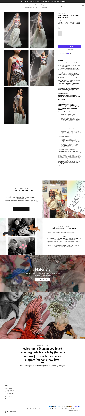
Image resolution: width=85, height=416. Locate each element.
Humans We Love (61, 13)
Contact (6, 385)
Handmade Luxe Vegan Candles (11, 396)
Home (22, 5)
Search (6, 383)
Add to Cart (74, 42)
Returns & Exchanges (9, 395)
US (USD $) (62, 6)
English (69, 6)
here (74, 123)
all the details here (42, 279)
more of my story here (21, 209)
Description (60, 60)
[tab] (61, 60)
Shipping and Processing (9, 393)
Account (76, 6)
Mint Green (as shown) (60, 33)
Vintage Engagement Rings (30, 7)
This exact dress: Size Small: (63, 37)
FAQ (6, 398)
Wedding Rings (43, 7)
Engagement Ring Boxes (32, 5)
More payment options (69, 49)
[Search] (79, 6)
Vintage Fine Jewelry (45, 5)
